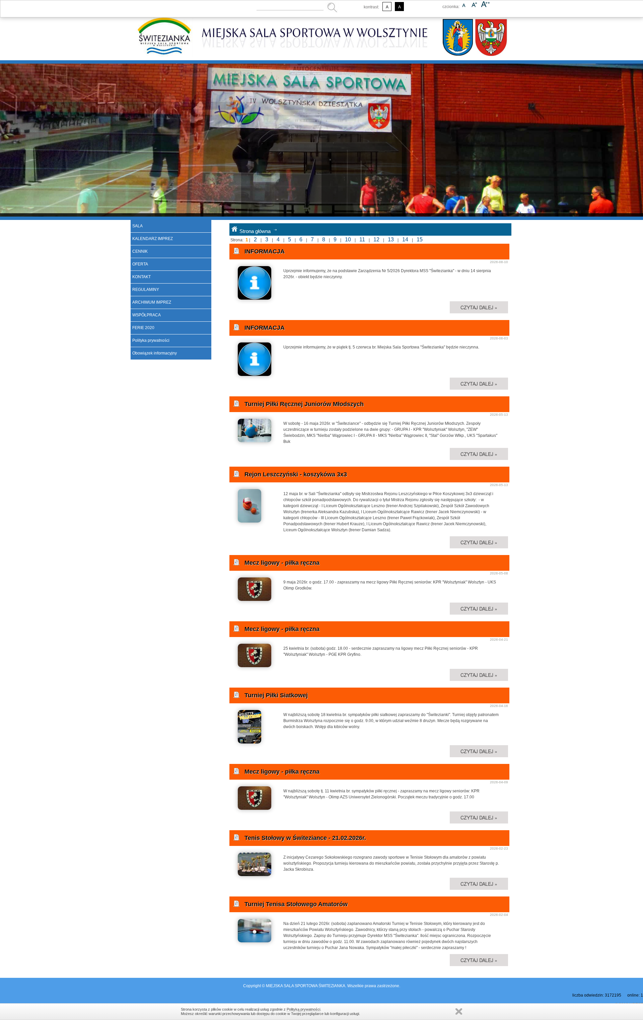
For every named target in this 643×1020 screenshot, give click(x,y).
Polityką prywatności (303, 1009)
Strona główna (255, 231)
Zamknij (458, 1011)
